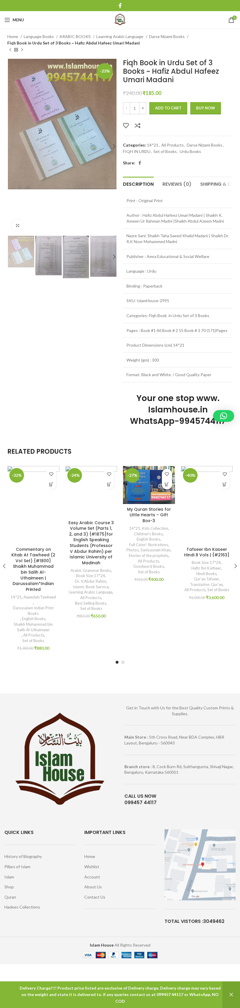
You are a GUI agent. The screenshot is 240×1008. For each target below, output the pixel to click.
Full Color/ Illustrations (148, 544)
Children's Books (148, 533)
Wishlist (91, 866)
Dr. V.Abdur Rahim (90, 581)
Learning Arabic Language (120, 36)
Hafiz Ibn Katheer (206, 568)
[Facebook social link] (120, 5)
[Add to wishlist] (126, 125)
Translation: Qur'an (206, 584)
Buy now (205, 108)
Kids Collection (155, 528)
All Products (172, 144)
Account (92, 876)
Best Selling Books (90, 603)
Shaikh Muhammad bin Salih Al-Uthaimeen (33, 627)
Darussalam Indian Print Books (33, 611)
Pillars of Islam (17, 866)
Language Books (39, 36)
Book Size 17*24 (90, 575)
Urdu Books (190, 151)
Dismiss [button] (231, 994)
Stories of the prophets (148, 555)
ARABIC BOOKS (75, 36)
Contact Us (94, 897)
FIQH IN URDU (136, 151)
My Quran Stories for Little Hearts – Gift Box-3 (149, 515)
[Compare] (137, 125)
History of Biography (23, 856)
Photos (132, 550)
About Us (93, 886)
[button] (51, 484)
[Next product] (22, 50)
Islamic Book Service (91, 586)
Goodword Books (148, 566)
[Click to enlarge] (17, 225)
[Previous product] (10, 50)
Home (13, 36)
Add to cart (168, 108)
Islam (9, 876)
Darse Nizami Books (167, 36)
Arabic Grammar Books (91, 570)
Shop (9, 886)
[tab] (138, 183)
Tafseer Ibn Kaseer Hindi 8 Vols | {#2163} (206, 552)
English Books (33, 618)
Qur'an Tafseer (206, 579)
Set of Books (165, 151)
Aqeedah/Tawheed (39, 597)
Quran (10, 897)
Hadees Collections (22, 906)
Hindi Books (206, 573)
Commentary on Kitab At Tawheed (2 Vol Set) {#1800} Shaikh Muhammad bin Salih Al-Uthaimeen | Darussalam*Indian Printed (33, 569)
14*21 (152, 144)
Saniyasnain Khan (155, 550)
